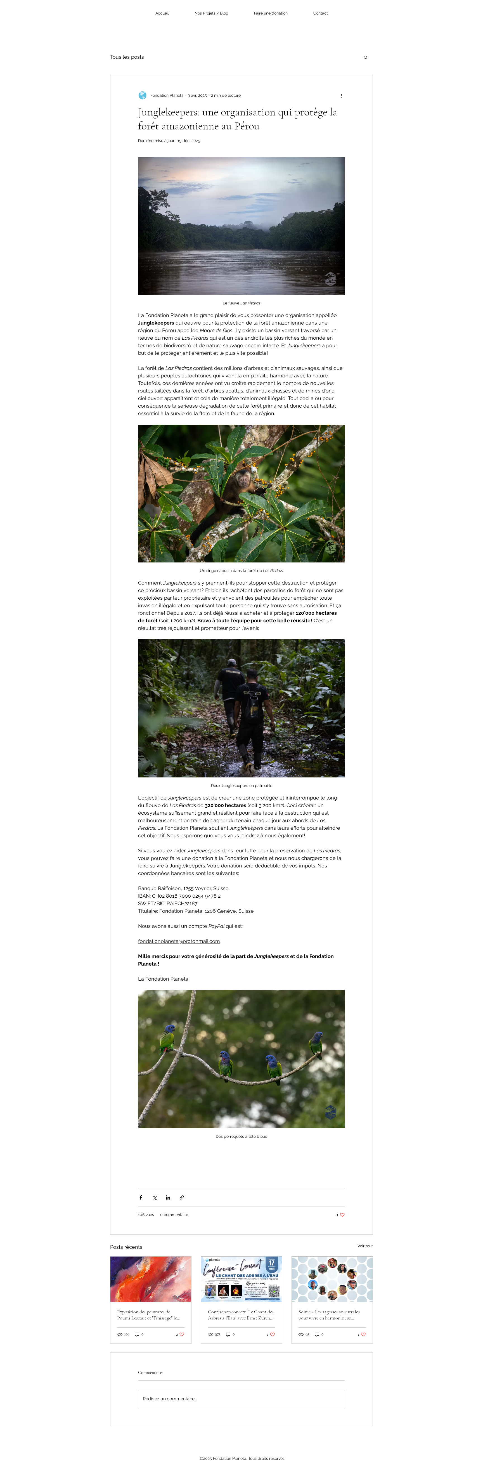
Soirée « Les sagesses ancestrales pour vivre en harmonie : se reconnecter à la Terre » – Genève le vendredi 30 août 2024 (331, 1315)
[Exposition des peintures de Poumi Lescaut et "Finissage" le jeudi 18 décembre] (150, 1279)
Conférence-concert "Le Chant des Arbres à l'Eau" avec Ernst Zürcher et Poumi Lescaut (241, 1315)
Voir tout (365, 1246)
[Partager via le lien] (181, 1197)
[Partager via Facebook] (140, 1197)
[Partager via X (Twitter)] (154, 1197)
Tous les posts (127, 57)
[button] (365, 57)
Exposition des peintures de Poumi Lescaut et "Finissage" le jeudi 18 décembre (147, 1315)
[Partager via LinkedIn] (168, 1197)
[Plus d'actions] (341, 95)
